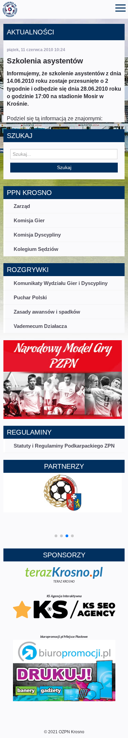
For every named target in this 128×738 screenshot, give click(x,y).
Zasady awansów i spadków (47, 312)
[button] (56, 535)
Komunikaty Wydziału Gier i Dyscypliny (61, 283)
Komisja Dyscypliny (37, 235)
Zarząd (22, 206)
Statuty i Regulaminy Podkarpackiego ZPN (64, 446)
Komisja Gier (29, 220)
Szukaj (64, 167)
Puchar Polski (30, 297)
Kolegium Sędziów (36, 249)
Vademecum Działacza (40, 326)
